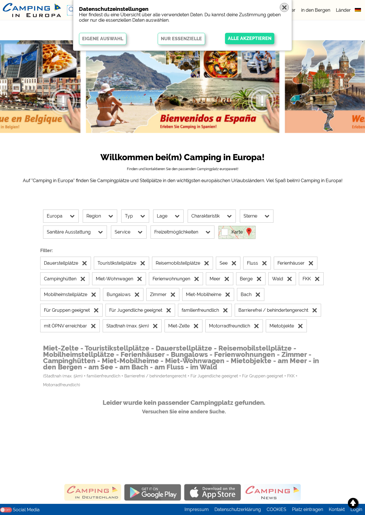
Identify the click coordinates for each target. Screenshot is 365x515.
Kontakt (337, 509)
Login (356, 509)
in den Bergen (315, 10)
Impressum (196, 509)
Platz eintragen (307, 509)
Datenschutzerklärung (237, 509)
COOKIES (276, 509)
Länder (343, 10)
